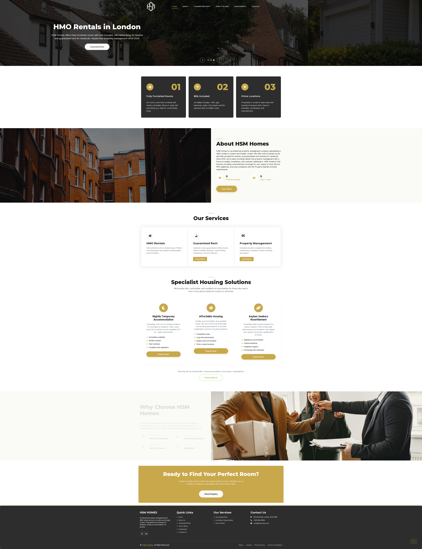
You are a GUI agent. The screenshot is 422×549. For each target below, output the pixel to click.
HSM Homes (147, 545)
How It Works (222, 6)
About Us (182, 520)
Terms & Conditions (275, 545)
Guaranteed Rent (202, 6)
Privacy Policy (260, 545)
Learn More (227, 189)
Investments (240, 6)
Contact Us (183, 532)
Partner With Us (211, 378)
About (185, 6)
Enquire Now (163, 354)
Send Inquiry (211, 494)
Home (174, 6)
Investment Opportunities (224, 520)
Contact (256, 6)
